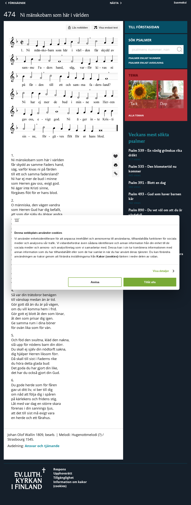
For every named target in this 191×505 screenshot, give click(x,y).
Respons (59, 469)
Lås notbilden (80, 27)
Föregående (17, 3)
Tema (133, 75)
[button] (115, 156)
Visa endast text (108, 27)
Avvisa (95, 282)
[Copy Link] (115, 173)
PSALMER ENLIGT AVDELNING (146, 62)
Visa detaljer (161, 271)
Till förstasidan (144, 27)
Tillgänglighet (63, 478)
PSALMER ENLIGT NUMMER (145, 58)
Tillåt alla (150, 282)
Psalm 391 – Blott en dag (147, 182)
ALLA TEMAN (136, 115)
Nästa (114, 3)
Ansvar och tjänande (42, 446)
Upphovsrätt (62, 473)
